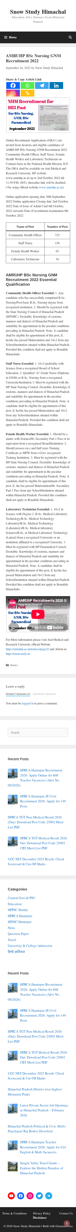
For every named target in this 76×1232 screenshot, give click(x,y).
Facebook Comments (44, 694)
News (14, 665)
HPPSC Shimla (18, 910)
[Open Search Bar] (70, 37)
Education (15, 904)
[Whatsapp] (27, 85)
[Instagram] (13, 93)
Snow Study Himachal (38, 11)
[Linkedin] (56, 85)
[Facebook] (13, 85)
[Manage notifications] (67, 1223)
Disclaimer (40, 1217)
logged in (28, 703)
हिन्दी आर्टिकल (16, 951)
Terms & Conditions (14, 1213)
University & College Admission (30, 945)
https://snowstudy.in (18, 654)
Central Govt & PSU (21, 898)
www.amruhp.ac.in (51, 187)
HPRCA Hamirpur (20, 916)
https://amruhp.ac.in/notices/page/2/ (27, 649)
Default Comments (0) (18, 694)
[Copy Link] (27, 93)
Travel (12, 939)
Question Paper (18, 933)
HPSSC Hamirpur (20, 921)
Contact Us (66, 1213)
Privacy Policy (42, 1213)
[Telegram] (42, 85)
